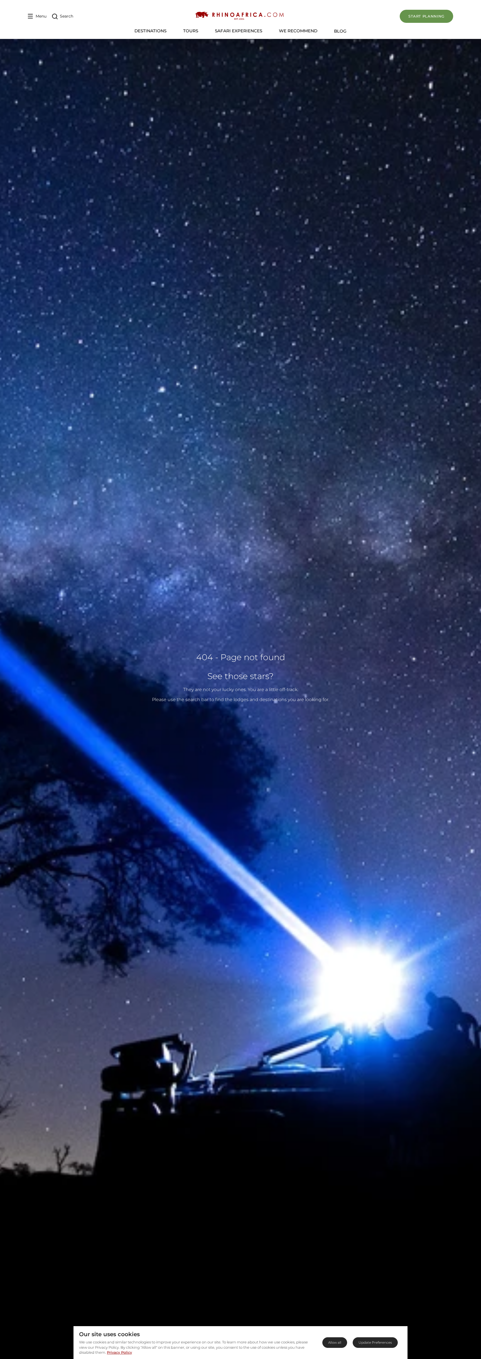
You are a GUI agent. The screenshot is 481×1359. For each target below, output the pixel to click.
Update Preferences (375, 1342)
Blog (340, 31)
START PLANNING (426, 16)
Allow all (334, 1342)
